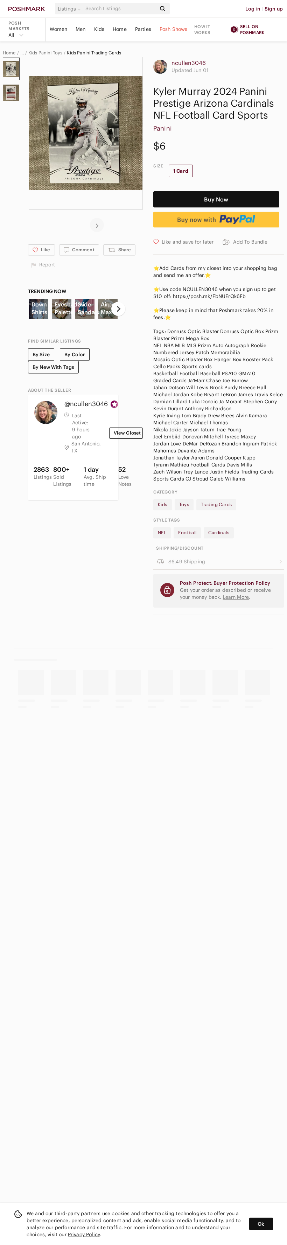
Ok (261, 1224)
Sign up (274, 9)
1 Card (180, 171)
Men (80, 29)
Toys (184, 505)
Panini (162, 128)
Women (58, 29)
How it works (202, 29)
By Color (74, 354)
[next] (97, 225)
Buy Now (216, 199)
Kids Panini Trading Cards (94, 53)
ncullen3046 (189, 62)
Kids (99, 29)
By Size (41, 354)
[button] (70, 8)
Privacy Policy (84, 1234)
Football (187, 533)
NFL (162, 533)
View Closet (127, 433)
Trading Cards (216, 505)
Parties (143, 29)
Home (120, 29)
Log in (252, 9)
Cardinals (218, 533)
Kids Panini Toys (45, 53)
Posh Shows (174, 29)
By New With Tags (53, 367)
